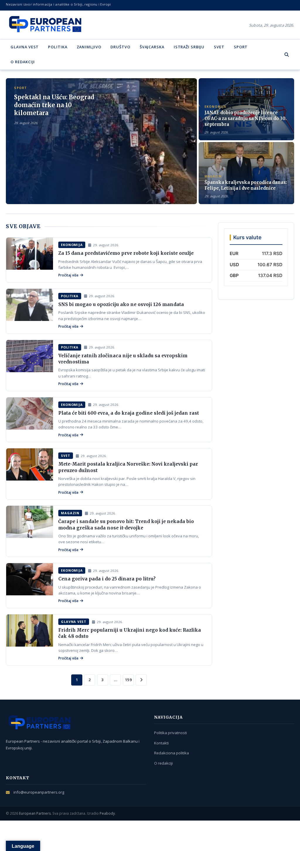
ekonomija (72, 244)
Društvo (120, 46)
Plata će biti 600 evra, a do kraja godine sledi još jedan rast (128, 413)
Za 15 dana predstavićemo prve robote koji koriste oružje (126, 253)
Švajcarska (152, 46)
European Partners (35, 813)
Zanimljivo (89, 46)
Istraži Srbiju (189, 46)
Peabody (107, 813)
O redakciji (23, 61)
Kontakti (161, 743)
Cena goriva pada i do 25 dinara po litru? (107, 579)
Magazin (70, 513)
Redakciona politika (171, 753)
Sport (241, 46)
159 (128, 679)
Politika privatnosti (170, 732)
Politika (57, 46)
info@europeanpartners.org (38, 792)
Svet (219, 46)
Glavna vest (25, 46)
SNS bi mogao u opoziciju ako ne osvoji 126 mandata (121, 304)
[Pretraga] (287, 54)
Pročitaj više (68, 275)
